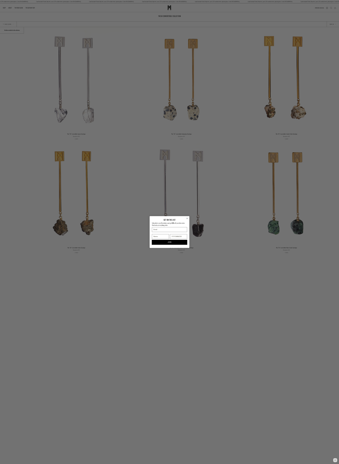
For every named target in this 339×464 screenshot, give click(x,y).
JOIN (169, 242)
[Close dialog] (187, 218)
